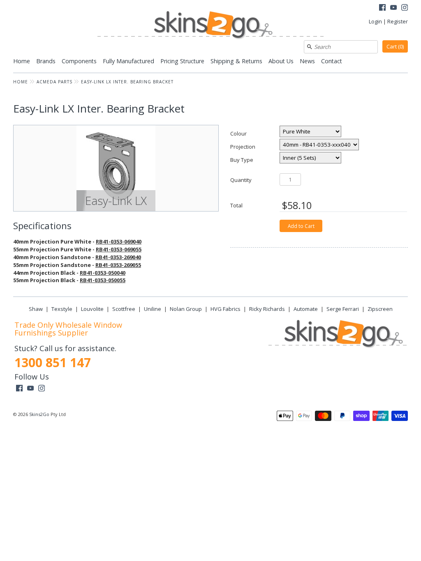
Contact (331, 61)
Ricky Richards (267, 309)
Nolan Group (186, 309)
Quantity (241, 179)
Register (397, 21)
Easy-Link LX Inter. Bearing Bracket (127, 82)
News (307, 61)
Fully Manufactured (128, 61)
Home (21, 61)
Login (375, 21)
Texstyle (61, 309)
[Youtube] (393, 8)
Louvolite (92, 309)
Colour (238, 133)
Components (79, 61)
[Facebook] (382, 8)
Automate (306, 309)
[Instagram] (404, 8)
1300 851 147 (52, 362)
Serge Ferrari (342, 309)
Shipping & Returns (236, 61)
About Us (281, 61)
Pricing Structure (182, 61)
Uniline (152, 309)
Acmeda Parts (54, 82)
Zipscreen (380, 309)
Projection (242, 146)
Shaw (36, 309)
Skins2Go (39, 414)
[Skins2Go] (210, 25)
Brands (46, 61)
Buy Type (241, 159)
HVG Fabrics (225, 309)
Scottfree (123, 309)
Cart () (395, 46)
